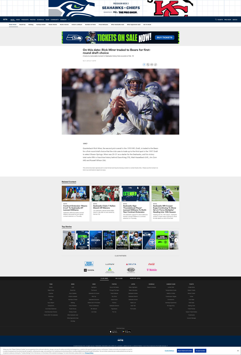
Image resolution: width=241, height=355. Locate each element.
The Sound (94, 290)
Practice (114, 302)
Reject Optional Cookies (185, 350)
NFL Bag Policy (171, 305)
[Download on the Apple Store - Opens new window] (114, 331)
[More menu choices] (69, 19)
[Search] (216, 19)
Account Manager (191, 318)
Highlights (93, 287)
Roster (51, 287)
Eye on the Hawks (114, 287)
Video (94, 284)
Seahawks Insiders (133, 293)
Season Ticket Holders (191, 311)
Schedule (151, 284)
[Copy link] (155, 64)
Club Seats (191, 299)
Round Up (72, 290)
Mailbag (73, 302)
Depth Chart (51, 290)
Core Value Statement (50, 308)
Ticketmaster (191, 315)
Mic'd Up (94, 296)
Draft (73, 287)
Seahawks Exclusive (94, 299)
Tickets (191, 284)
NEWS (72, 284)
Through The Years (114, 290)
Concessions (171, 299)
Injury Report (51, 302)
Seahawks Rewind (133, 296)
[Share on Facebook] (144, 65)
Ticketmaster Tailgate (171, 296)
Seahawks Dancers (114, 305)
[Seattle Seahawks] (120, 340)
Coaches (51, 293)
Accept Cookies (200, 350)
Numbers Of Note (72, 299)
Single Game (191, 287)
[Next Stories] (176, 240)
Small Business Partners (51, 311)
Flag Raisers (114, 308)
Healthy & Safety (171, 293)
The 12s (114, 311)
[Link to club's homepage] (5, 19)
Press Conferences (94, 305)
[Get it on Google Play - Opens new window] (126, 332)
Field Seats (191, 302)
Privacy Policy (89, 353)
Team (50, 284)
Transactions (51, 305)
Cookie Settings (169, 350)
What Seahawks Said (72, 315)
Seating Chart (191, 305)
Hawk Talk (133, 305)
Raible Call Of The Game (94, 302)
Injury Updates (72, 293)
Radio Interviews (133, 290)
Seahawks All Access (94, 293)
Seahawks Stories (133, 299)
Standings (50, 296)
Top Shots (114, 296)
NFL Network (94, 308)
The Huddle (133, 308)
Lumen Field (171, 287)
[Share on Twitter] (147, 65)
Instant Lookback (73, 296)
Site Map (73, 321)
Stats (51, 299)
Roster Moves (72, 308)
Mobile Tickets (191, 293)
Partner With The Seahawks (51, 315)
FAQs (171, 308)
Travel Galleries (114, 293)
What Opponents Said (72, 318)
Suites (191, 296)
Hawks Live (133, 302)
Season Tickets (191, 290)
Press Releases (73, 305)
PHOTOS (114, 284)
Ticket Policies (191, 308)
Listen (133, 284)
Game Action (114, 299)
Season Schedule (151, 287)
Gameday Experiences (170, 302)
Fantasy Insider (73, 311)
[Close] (238, 351)
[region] (120, 351)
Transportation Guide (171, 290)
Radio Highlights (133, 287)
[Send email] (151, 65)
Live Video (93, 311)
